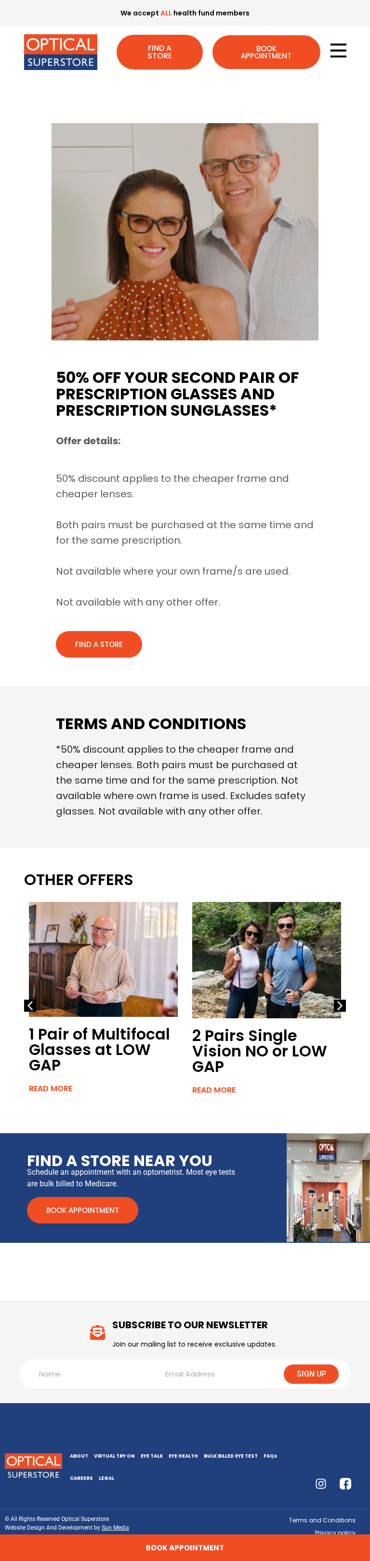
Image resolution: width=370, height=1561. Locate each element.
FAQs (270, 1456)
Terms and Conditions (322, 1520)
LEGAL (106, 1478)
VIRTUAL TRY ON (114, 1456)
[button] (30, 1005)
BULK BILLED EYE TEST (231, 1456)
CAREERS (81, 1478)
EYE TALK (152, 1456)
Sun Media (115, 1527)
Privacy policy (335, 1533)
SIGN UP (311, 1373)
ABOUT (79, 1456)
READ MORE (50, 1088)
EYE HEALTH (183, 1456)
